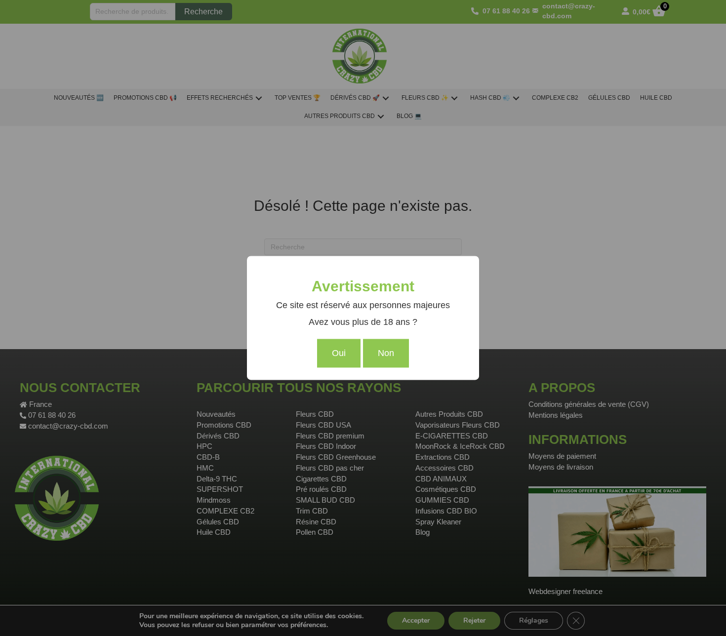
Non (386, 353)
